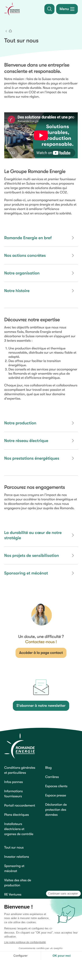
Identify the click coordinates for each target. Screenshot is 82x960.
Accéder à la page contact (41, 653)
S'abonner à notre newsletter (40, 706)
